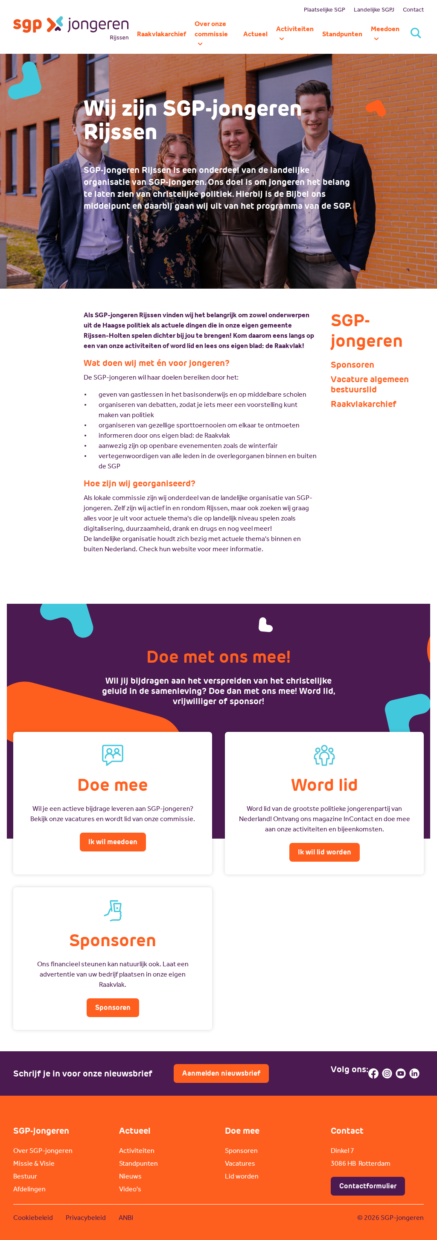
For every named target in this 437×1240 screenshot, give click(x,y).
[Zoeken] (416, 34)
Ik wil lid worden (324, 852)
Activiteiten (136, 1150)
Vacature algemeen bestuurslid (370, 384)
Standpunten (138, 1163)
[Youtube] (401, 1073)
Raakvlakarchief (363, 404)
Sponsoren (352, 365)
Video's (130, 1189)
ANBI (126, 1218)
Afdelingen (29, 1189)
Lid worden (242, 1176)
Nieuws (130, 1176)
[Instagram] (387, 1073)
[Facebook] (373, 1073)
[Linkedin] (414, 1073)
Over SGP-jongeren (43, 1150)
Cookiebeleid (33, 1218)
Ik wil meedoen (112, 841)
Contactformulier (367, 1186)
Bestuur (25, 1176)
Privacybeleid (86, 1218)
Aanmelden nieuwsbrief (221, 1073)
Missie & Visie (34, 1163)
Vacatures (240, 1163)
